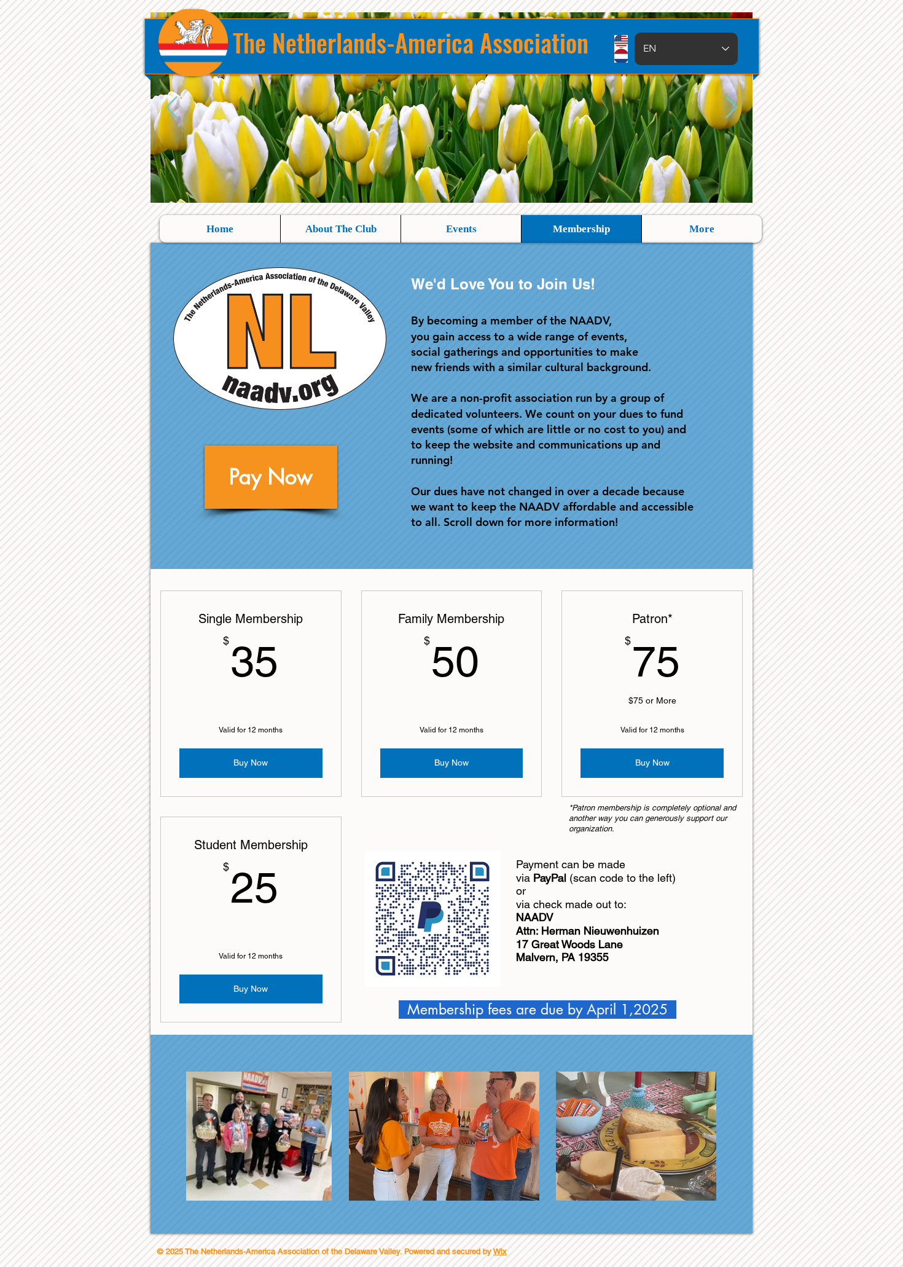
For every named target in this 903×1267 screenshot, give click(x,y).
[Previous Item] (172, 108)
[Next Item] (731, 108)
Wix (500, 1251)
